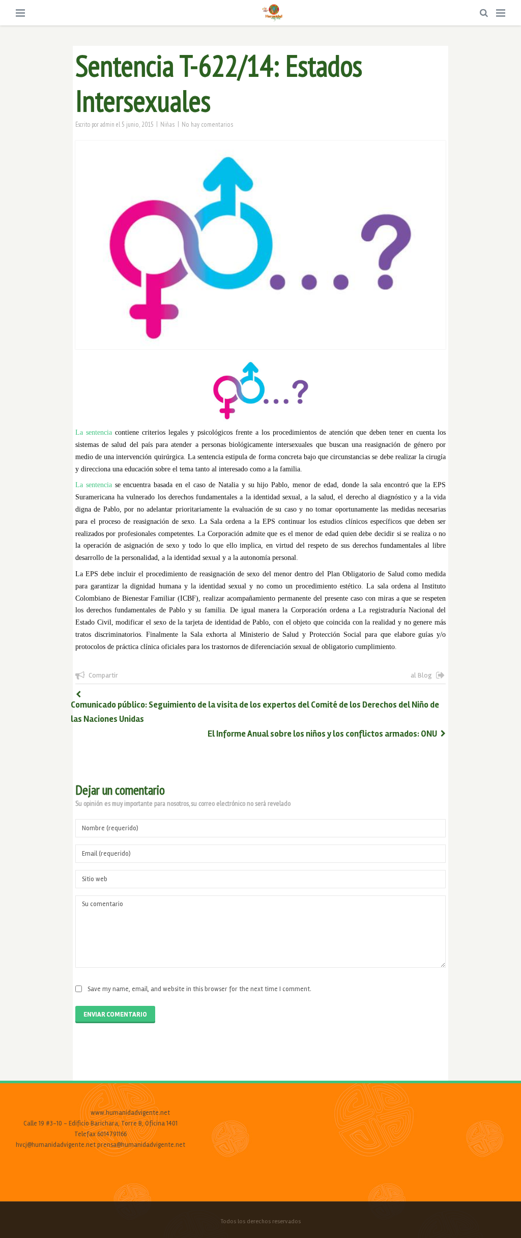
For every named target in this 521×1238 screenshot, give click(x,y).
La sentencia (93, 432)
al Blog (421, 675)
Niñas (167, 124)
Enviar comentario (115, 1014)
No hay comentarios (208, 124)
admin (107, 124)
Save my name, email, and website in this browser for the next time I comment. (199, 989)
